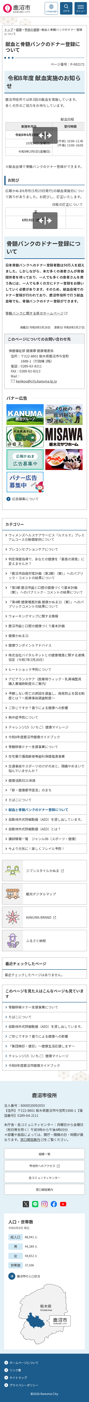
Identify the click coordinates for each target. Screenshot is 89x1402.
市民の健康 (32, 29)
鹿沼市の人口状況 (28, 1276)
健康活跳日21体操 (21, 780)
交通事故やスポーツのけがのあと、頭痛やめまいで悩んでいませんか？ (46, 768)
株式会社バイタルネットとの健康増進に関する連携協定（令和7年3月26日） (46, 657)
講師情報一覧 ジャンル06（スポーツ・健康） (43, 838)
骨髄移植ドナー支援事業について (33, 746)
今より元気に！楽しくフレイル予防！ (36, 848)
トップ (8, 29)
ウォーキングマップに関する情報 (33, 616)
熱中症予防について (23, 717)
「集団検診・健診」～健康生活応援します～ (41, 1045)
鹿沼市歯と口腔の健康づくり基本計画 (36, 625)
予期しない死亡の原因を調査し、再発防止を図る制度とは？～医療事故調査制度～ (46, 695)
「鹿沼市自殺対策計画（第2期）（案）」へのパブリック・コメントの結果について (45, 575)
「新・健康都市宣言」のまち (30, 789)
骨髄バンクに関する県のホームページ (34, 313)
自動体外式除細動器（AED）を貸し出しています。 (46, 819)
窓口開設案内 (30, 1139)
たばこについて (20, 799)
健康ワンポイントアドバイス (30, 645)
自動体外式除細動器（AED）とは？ (34, 828)
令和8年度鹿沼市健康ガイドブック (34, 736)
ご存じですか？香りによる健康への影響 (38, 707)
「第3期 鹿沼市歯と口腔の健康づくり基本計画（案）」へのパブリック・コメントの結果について (45, 590)
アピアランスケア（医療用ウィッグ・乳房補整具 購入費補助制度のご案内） (44, 681)
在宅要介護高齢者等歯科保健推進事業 (36, 756)
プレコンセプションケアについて (33, 549)
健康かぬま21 (18, 635)
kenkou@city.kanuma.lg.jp (36, 381)
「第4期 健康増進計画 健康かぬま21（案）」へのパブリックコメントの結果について (46, 604)
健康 (19, 29)
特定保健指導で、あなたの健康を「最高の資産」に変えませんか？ (46, 561)
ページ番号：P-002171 (68, 64)
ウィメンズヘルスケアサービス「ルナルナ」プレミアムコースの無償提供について (46, 537)
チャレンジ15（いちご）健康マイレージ (38, 727)
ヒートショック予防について (30, 669)
